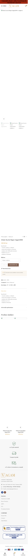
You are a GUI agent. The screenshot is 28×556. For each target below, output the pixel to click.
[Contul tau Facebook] (7, 285)
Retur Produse (4, 501)
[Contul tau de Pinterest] (11, 285)
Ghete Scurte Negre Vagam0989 (20, 431)
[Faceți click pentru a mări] (4, 119)
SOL (2, 506)
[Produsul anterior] (22, 237)
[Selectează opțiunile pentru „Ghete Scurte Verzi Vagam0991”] (7, 427)
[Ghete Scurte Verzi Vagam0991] (7, 373)
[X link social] (9, 285)
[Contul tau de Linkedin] (13, 285)
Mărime (3, 257)
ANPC (2, 504)
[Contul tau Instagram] (5, 492)
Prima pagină (4, 236)
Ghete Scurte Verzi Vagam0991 (7, 431)
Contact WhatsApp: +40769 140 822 (11, 486)
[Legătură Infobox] (14, 445)
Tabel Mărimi (4, 520)
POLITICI (3, 496)
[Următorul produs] (26, 237)
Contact (3, 518)
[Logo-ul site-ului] (14, 5)
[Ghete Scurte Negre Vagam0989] (20, 373)
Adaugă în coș (13, 264)
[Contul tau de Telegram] (15, 285)
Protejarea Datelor (5, 509)
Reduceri (11, 236)
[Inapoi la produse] (24, 237)
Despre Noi (3, 515)
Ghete (7, 282)
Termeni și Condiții (5, 498)
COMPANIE (4, 513)
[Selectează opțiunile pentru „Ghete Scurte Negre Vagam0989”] (20, 427)
